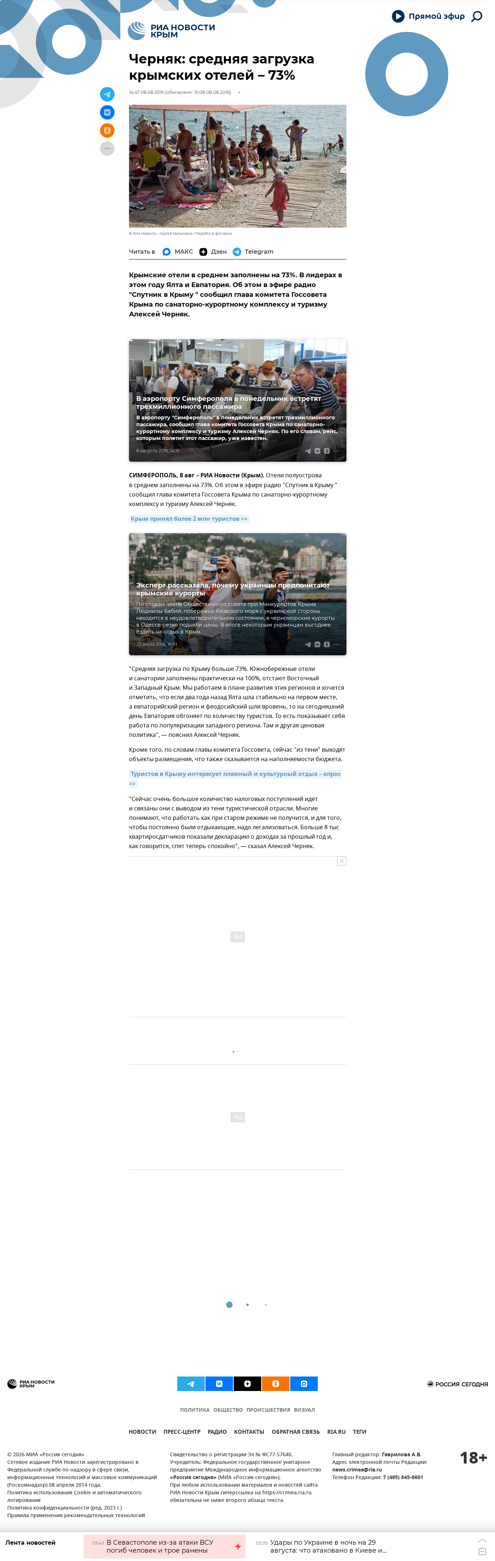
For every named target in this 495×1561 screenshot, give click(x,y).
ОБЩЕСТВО (228, 1410)
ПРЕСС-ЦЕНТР (181, 1433)
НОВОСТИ (142, 1433)
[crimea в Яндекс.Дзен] (247, 1384)
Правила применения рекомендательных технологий (76, 1516)
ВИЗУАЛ (304, 1410)
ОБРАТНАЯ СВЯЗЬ (296, 1433)
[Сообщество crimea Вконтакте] (219, 1384)
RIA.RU (336, 1433)
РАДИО (217, 1433)
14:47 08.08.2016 (146, 92)
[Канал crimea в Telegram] (191, 1384)
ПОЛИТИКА (195, 1410)
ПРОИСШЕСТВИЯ (268, 1410)
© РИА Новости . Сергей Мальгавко (160, 233)
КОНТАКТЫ (249, 1433)
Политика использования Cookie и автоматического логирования (74, 1497)
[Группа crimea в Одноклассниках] (276, 1384)
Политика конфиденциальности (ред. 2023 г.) (64, 1508)
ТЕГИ (359, 1433)
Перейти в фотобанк (214, 233)
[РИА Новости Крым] (171, 31)
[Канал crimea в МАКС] (304, 1384)
